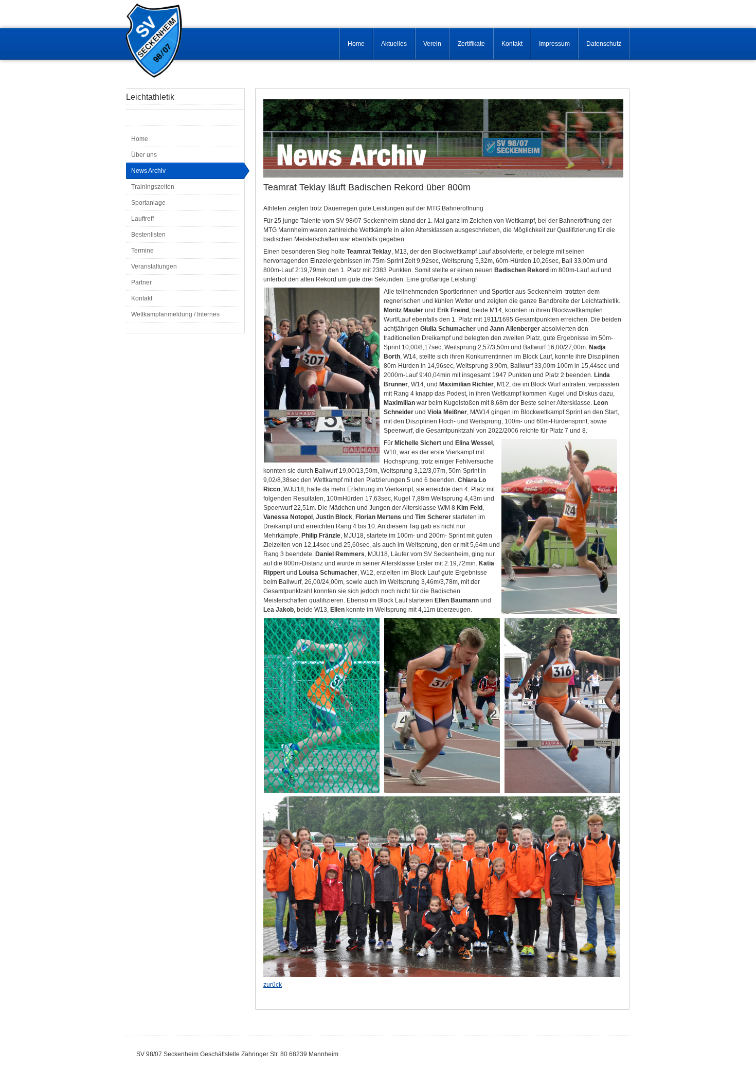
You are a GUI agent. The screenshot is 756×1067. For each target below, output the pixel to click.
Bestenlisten (148, 234)
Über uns (144, 154)
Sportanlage (148, 202)
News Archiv (148, 170)
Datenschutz (603, 43)
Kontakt (512, 43)
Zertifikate (471, 43)
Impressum (554, 43)
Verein (432, 43)
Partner (141, 282)
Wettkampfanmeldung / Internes (175, 314)
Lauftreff (142, 218)
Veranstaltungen (154, 266)
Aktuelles (394, 43)
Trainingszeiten (152, 186)
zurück (272, 984)
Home (356, 43)
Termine (142, 250)
